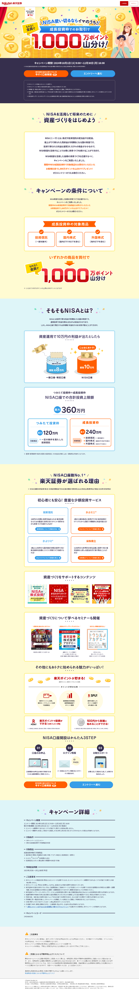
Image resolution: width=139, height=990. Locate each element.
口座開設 (124, 3)
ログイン (133, 3)
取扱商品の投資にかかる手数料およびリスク (40, 973)
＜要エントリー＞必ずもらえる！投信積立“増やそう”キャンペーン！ (47, 907)
